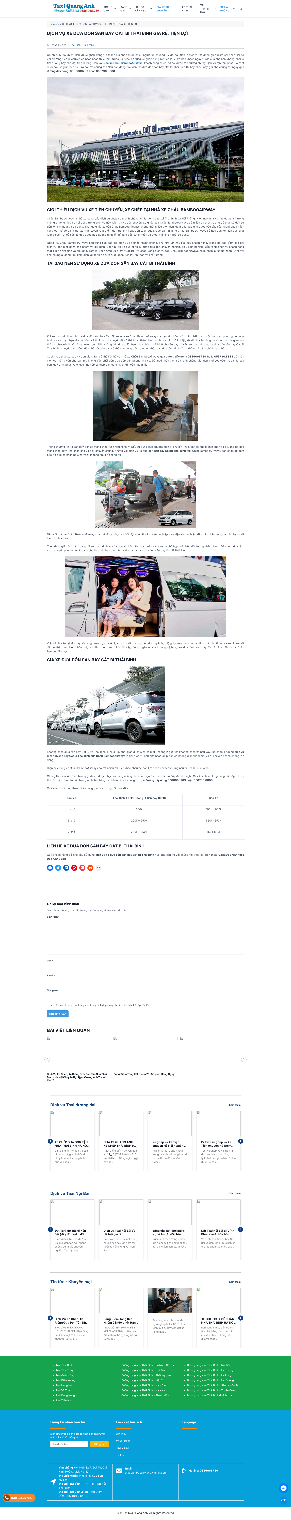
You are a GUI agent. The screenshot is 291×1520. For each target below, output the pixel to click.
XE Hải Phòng (225, 9)
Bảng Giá (124, 9)
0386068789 (209, 1470)
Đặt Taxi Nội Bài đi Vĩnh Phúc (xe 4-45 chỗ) (217, 1232)
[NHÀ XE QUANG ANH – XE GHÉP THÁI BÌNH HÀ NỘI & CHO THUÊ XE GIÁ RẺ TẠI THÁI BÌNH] (121, 1123)
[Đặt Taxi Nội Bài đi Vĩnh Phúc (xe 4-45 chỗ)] (218, 1212)
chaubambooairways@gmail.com (145, 1472)
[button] (47, 1059)
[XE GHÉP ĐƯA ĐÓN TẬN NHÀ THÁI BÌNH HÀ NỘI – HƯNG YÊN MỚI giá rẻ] (72, 1123)
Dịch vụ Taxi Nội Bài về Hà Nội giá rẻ (119, 1232)
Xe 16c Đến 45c (140, 9)
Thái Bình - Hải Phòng (82, 44)
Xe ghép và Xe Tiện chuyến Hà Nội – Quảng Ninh (168, 1145)
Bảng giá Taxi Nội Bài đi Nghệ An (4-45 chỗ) (168, 1232)
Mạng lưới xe (123, 1440)
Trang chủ (53, 24)
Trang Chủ (108, 9)
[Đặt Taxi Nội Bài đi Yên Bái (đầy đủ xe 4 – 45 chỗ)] (72, 1212)
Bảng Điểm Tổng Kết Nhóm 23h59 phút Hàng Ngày (144, 1074)
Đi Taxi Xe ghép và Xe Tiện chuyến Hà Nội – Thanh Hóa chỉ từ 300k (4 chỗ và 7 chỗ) (217, 1147)
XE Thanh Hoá (204, 9)
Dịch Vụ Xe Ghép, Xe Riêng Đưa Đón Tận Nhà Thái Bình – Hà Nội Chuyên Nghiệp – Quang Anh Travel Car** (77, 1077)
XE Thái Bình (187, 9)
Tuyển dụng (122, 1447)
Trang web (53, 990)
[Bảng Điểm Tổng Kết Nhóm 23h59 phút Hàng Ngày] (145, 1039)
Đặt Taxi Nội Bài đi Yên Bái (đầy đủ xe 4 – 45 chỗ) (70, 1234)
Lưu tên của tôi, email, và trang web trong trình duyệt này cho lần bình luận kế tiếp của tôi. (100, 1005)
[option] (79, 1059)
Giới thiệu (121, 1433)
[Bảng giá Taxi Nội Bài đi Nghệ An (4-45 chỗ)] (170, 1212)
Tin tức (120, 1455)
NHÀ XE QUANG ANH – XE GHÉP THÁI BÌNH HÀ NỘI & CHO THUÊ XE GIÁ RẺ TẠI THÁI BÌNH (120, 1147)
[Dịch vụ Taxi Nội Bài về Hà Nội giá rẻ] (121, 1212)
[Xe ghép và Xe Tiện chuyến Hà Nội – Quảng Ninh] (170, 1123)
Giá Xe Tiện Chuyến (164, 9)
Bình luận (53, 916)
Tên (50, 960)
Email (51, 975)
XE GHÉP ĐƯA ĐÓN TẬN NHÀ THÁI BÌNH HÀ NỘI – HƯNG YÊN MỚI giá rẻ (71, 1145)
